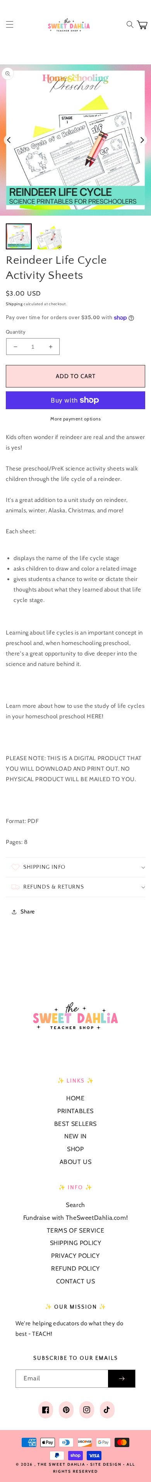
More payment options (75, 419)
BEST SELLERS (75, 1123)
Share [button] (28, 911)
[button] (9, 24)
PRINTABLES (75, 1111)
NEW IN (75, 1136)
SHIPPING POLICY (75, 1243)
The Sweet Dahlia (61, 1464)
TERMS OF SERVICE (76, 1230)
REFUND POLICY (75, 1268)
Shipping (14, 303)
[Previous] (9, 140)
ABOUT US (76, 1162)
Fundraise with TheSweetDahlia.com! (75, 1217)
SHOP (75, 1149)
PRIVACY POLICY (75, 1255)
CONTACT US (75, 1281)
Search (75, 1205)
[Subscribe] (121, 1378)
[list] (75, 140)
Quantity (16, 332)
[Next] (141, 140)
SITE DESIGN (106, 1464)
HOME (75, 1098)
